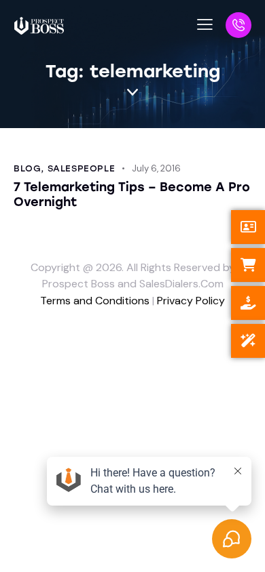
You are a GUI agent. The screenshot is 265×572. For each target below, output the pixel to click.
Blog (27, 168)
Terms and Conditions (94, 300)
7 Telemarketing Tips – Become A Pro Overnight (132, 194)
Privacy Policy (191, 300)
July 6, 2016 (156, 168)
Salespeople (82, 168)
